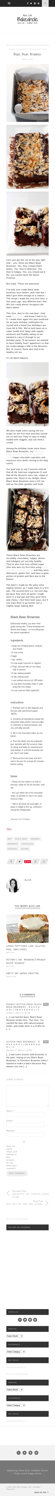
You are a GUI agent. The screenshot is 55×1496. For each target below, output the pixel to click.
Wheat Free (40, 49)
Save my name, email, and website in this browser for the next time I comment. (11, 1157)
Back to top (41, 1492)
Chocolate (42, 45)
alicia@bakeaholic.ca (15, 1367)
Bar (10, 839)
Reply (46, 1004)
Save (28, 862)
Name (10, 1111)
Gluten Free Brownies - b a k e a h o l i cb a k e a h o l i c (23, 1044)
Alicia (28, 879)
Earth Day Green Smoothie (22, 973)
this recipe (17, 316)
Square (25, 849)
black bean (21, 839)
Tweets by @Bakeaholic (17, 1219)
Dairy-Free (27, 49)
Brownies (30, 45)
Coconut (12, 849)
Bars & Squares (14, 45)
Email (10, 1121)
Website (10, 1130)
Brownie (35, 839)
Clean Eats (14, 49)
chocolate (27, 844)
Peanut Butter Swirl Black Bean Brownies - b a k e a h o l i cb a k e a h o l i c (24, 1007)
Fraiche (26, 819)
